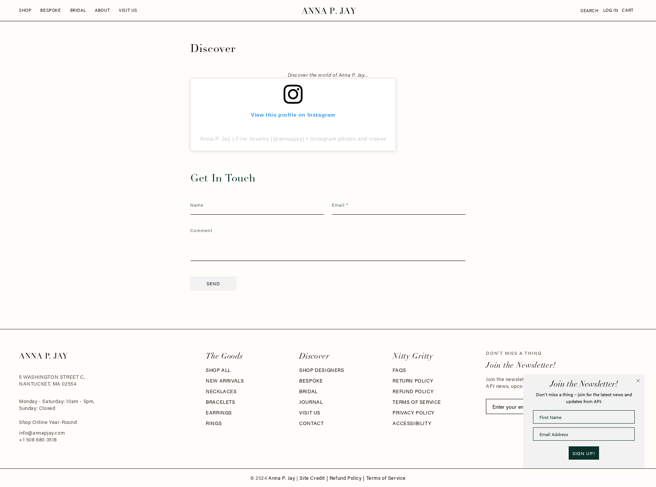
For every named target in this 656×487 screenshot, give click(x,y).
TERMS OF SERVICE (417, 401)
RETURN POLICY (413, 380)
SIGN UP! (583, 453)
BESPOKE (311, 380)
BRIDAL (308, 391)
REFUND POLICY (413, 391)
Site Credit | (314, 477)
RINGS (214, 423)
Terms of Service (386, 477)
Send (213, 283)
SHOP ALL (218, 370)
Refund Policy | (348, 477)
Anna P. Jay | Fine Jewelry (234, 139)
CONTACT (311, 423)
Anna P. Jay (282, 477)
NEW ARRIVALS (225, 380)
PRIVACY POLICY (413, 412)
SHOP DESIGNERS (321, 370)
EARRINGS (219, 412)
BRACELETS (220, 401)
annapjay (291, 139)
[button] (25, 10)
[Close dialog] (638, 380)
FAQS (399, 370)
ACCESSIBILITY (412, 423)
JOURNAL (311, 401)
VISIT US (309, 412)
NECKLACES (221, 391)
